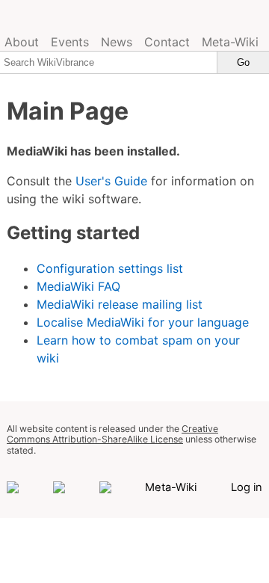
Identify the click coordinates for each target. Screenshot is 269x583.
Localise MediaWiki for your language (143, 322)
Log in (246, 487)
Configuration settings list (110, 268)
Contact (167, 41)
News (116, 41)
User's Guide (111, 180)
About (21, 41)
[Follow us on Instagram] (59, 487)
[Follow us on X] (105, 487)
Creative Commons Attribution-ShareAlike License (112, 434)
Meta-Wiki (230, 41)
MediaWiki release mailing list (119, 304)
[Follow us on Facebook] (13, 487)
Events (70, 41)
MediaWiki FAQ (78, 286)
